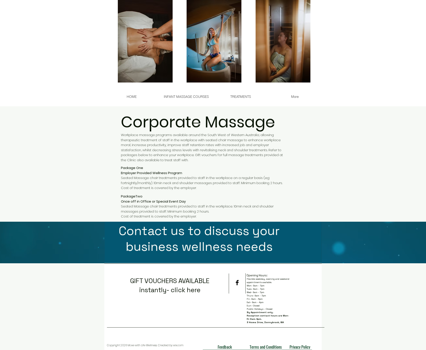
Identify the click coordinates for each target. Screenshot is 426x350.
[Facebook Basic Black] (237, 282)
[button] (240, 96)
